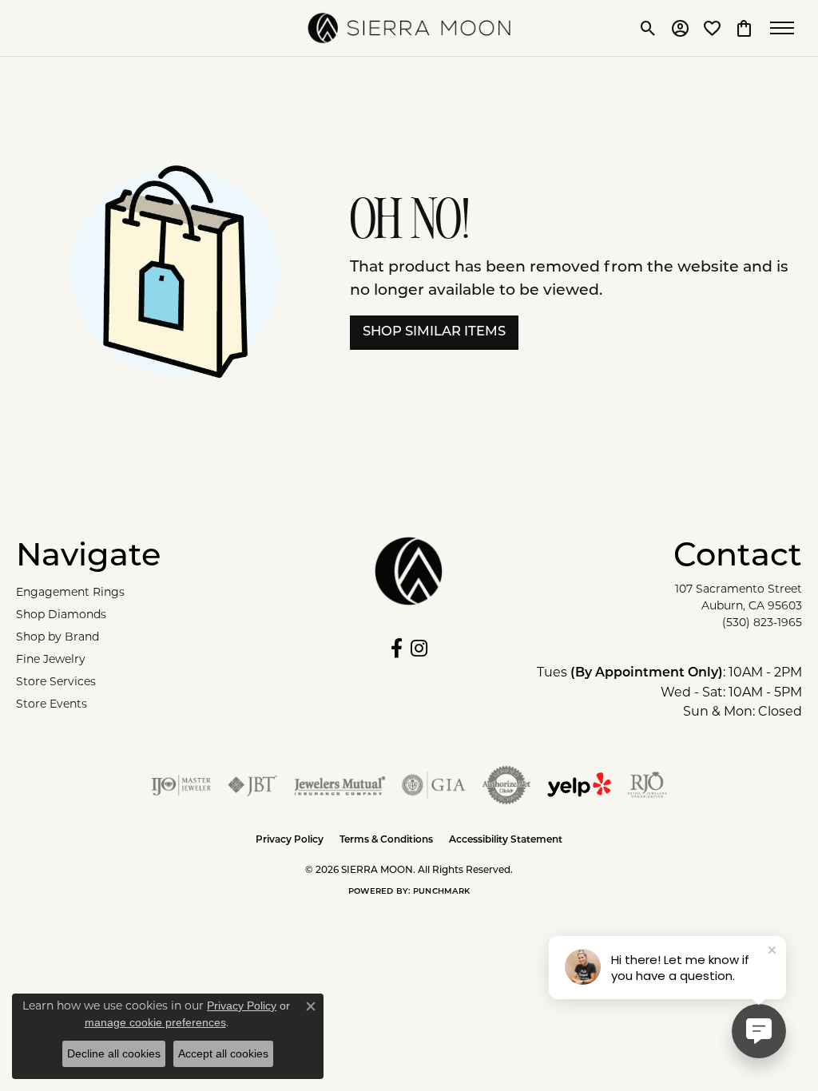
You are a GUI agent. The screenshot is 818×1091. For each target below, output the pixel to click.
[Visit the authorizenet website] (506, 785)
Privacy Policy (290, 840)
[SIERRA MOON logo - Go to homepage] (409, 28)
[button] (648, 28)
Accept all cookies (223, 1053)
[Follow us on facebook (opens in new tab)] (397, 648)
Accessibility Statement (505, 840)
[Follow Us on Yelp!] (579, 785)
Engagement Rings (70, 592)
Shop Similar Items (434, 332)
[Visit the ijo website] (181, 785)
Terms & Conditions (386, 840)
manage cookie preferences (155, 1022)
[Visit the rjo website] (647, 785)
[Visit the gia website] (434, 785)
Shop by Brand (57, 636)
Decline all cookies (114, 1053)
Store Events (51, 703)
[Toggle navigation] (786, 28)
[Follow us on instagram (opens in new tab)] (419, 648)
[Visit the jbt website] (252, 785)
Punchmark (441, 891)
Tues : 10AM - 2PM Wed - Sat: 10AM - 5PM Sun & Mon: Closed (669, 692)
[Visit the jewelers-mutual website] (340, 785)
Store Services (56, 681)
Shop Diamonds (61, 614)
